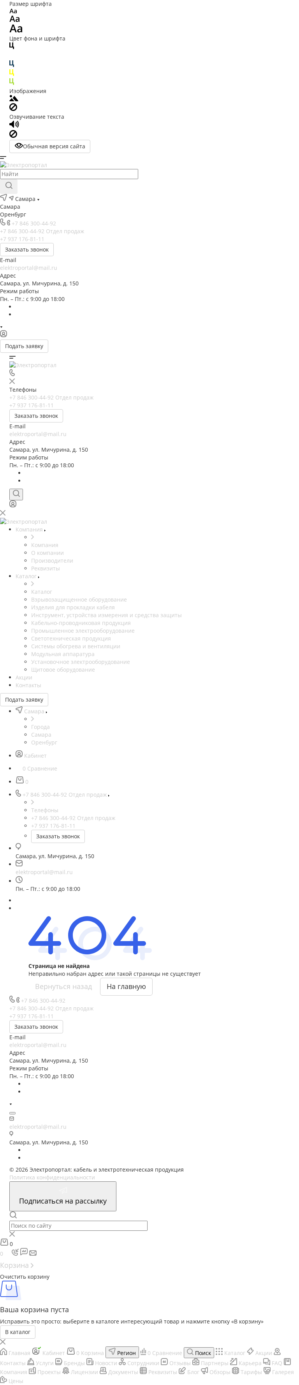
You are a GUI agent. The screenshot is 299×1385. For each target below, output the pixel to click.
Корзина (15, 1265)
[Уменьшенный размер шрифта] (13, 11)
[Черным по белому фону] (11, 47)
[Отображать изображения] (13, 99)
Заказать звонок (27, 249)
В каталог (17, 1332)
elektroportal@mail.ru (28, 267)
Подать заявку (24, 346)
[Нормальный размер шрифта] (14, 20)
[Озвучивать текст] (14, 126)
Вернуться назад (63, 986)
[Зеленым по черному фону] (11, 83)
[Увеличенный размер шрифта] (16, 30)
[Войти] (3, 335)
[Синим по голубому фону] (11, 65)
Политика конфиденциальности (52, 1177)
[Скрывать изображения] (13, 109)
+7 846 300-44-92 (34, 223)
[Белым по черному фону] (11, 56)
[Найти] (9, 186)
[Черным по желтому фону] (11, 74)
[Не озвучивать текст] (13, 135)
